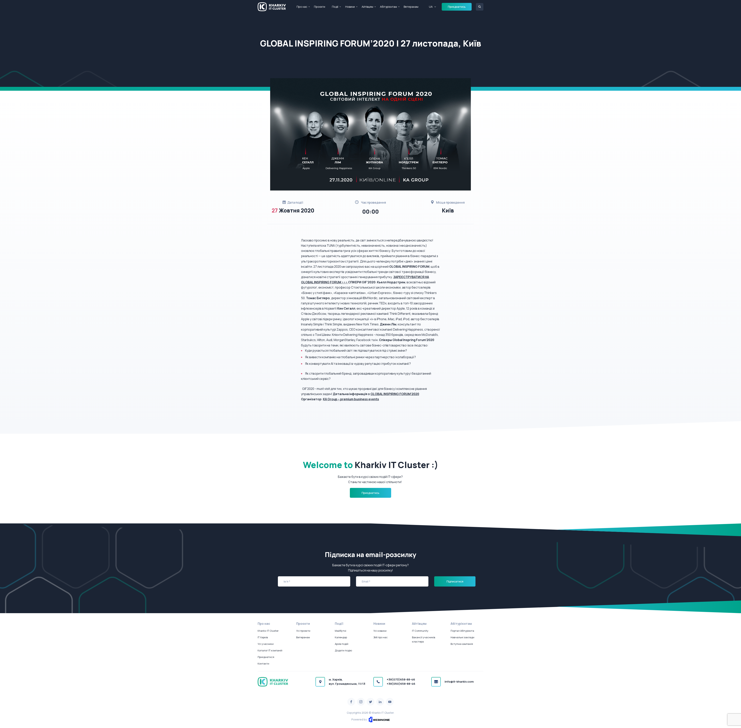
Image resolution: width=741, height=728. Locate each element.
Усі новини (380, 630)
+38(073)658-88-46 (401, 679)
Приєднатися (266, 657)
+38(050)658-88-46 (401, 684)
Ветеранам (411, 6)
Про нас (302, 6)
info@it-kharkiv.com (459, 682)
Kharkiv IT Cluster (268, 630)
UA (431, 6)
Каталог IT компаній (270, 650)
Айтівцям (367, 6)
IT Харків (263, 637)
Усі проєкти (303, 630)
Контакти (263, 663)
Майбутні (340, 630)
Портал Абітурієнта (462, 630)
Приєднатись (457, 6)
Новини (350, 6)
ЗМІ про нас (380, 637)
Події (335, 6)
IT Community (420, 630)
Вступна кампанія (462, 644)
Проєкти (319, 6)
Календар (341, 637)
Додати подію (343, 650)
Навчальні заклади (462, 637)
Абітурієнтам (388, 6)
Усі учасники (266, 644)
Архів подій (341, 644)
